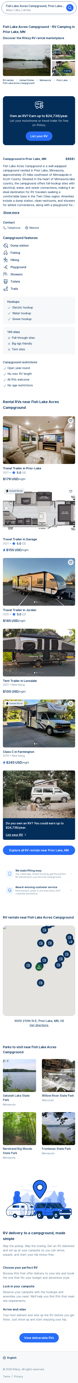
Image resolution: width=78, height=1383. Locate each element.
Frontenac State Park (56, 1148)
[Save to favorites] (71, 420)
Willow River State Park (58, 1095)
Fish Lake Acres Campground (18, 83)
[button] (44, 960)
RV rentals (8, 80)
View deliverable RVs (39, 1338)
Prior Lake (62, 80)
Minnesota (45, 80)
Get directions (39, 1025)
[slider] (16, 472)
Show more (11, 212)
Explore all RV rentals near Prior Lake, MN (39, 850)
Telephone (13, 227)
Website (34, 227)
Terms (6, 1376)
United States (26, 80)
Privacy (18, 1376)
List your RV (39, 136)
